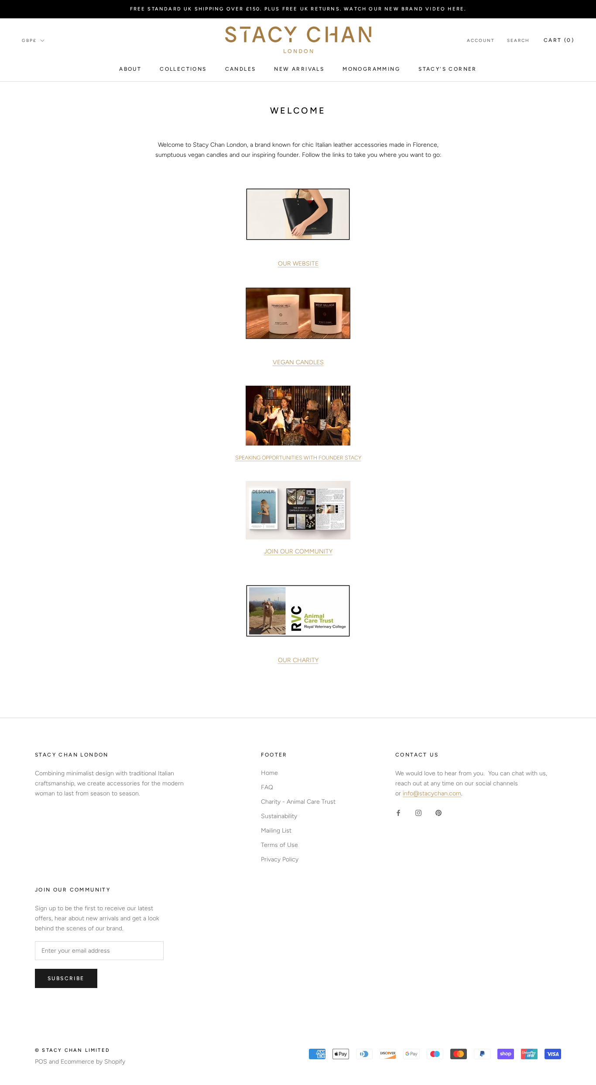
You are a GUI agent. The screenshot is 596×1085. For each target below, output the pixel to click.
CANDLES (240, 69)
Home (269, 773)
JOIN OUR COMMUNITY (298, 551)
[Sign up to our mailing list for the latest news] (298, 510)
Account (481, 40)
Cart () (559, 40)
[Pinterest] (438, 812)
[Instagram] (418, 812)
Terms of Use (279, 845)
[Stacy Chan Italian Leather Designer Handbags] (298, 214)
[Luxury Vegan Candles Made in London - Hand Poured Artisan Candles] (298, 313)
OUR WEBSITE (298, 263)
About (130, 69)
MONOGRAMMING (371, 69)
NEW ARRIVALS (299, 69)
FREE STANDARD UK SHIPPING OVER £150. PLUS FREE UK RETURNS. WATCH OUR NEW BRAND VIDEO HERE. (298, 9)
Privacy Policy (279, 859)
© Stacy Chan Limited (72, 1050)
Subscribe (66, 978)
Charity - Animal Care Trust (298, 801)
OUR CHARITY (298, 660)
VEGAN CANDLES (298, 362)
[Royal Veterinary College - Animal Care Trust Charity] (298, 611)
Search (518, 40)
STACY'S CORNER (447, 69)
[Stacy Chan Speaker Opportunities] (298, 416)
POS (41, 1061)
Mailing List (276, 830)
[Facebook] (398, 812)
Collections (183, 69)
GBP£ (29, 40)
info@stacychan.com (432, 793)
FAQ (267, 787)
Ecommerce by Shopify (93, 1061)
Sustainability (279, 816)
